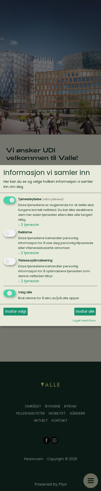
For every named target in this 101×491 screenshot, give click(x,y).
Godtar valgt (15, 311)
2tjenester (28, 281)
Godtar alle (85, 311)
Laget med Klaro (84, 320)
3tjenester (28, 224)
